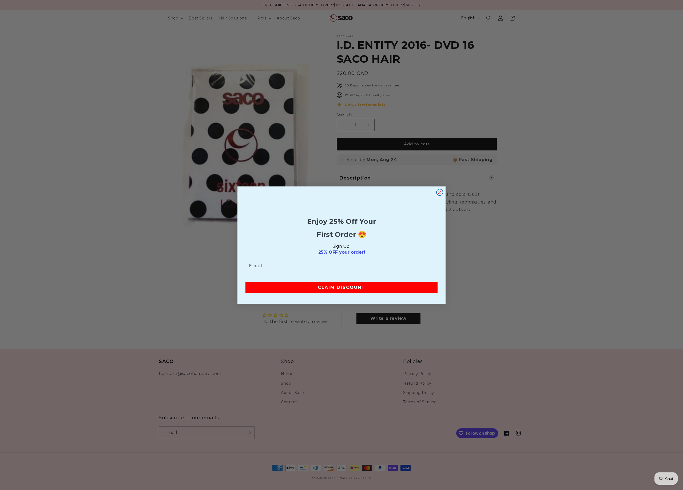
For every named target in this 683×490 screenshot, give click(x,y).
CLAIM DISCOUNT (341, 287)
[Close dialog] (439, 192)
